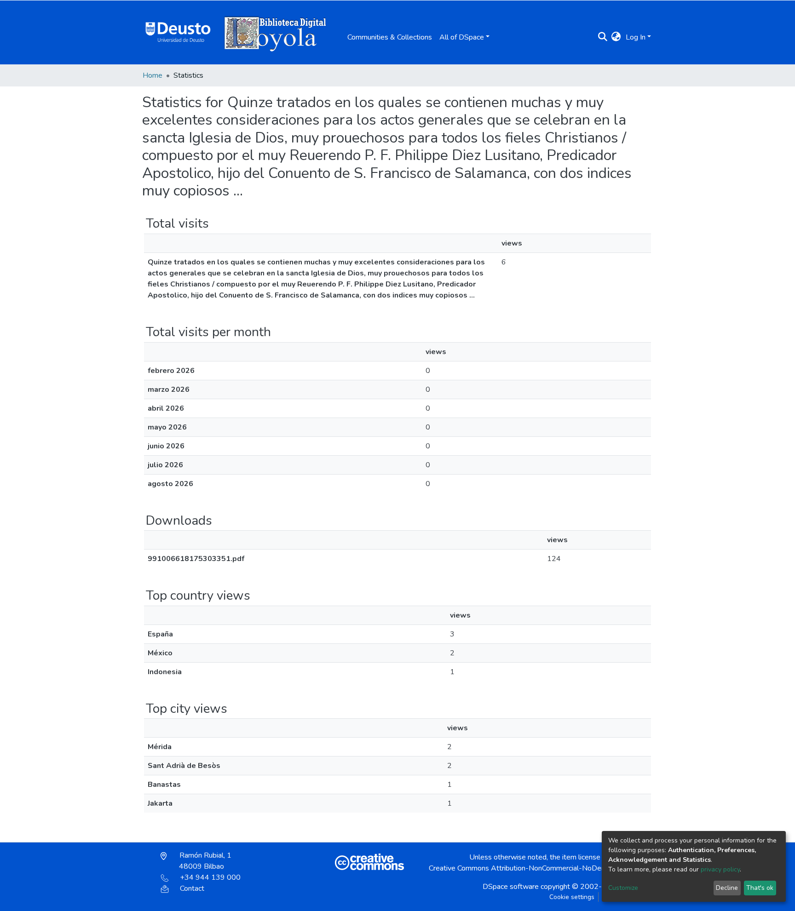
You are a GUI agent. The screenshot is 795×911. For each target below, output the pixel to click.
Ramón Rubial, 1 (204, 860)
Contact (192, 888)
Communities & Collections (389, 37)
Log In (635, 37)
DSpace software (511, 887)
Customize (623, 887)
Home (152, 75)
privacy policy (720, 869)
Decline (727, 887)
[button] (616, 37)
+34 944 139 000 (210, 877)
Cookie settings (571, 897)
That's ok (759, 887)
